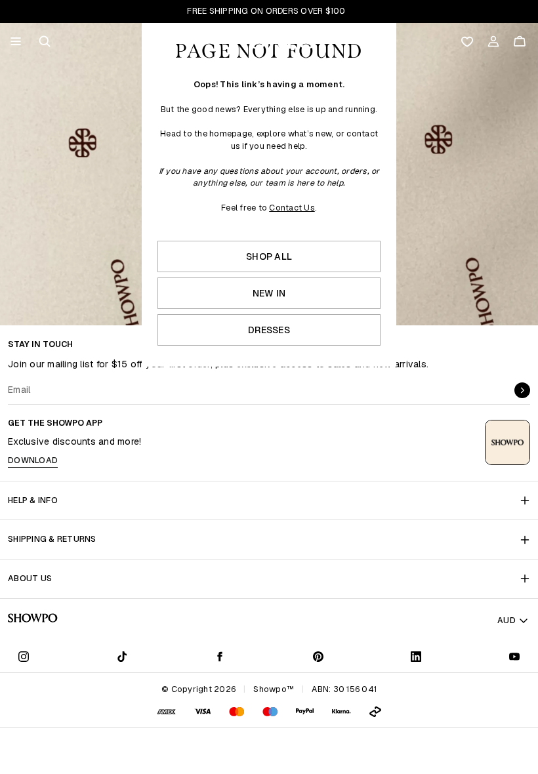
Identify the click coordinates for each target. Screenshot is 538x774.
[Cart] (519, 41)
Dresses (269, 330)
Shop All (269, 256)
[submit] (522, 390)
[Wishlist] (467, 41)
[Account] (493, 41)
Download (33, 460)
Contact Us (292, 207)
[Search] (44, 41)
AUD (506, 620)
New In (269, 293)
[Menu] (16, 41)
